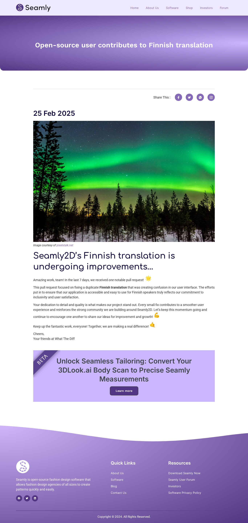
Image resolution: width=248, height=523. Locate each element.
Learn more (124, 391)
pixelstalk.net (64, 245)
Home (134, 8)
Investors (206, 8)
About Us (152, 8)
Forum (224, 8)
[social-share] (178, 97)
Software (172, 8)
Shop (189, 8)
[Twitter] (27, 498)
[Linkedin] (35, 498)
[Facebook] (19, 498)
